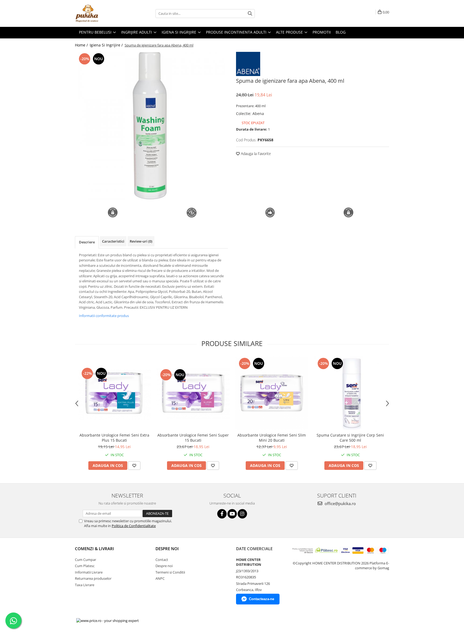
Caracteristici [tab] (113, 241)
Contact (161, 559)
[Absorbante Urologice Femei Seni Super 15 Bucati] (193, 393)
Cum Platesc (85, 565)
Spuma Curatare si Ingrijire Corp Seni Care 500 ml (350, 438)
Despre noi (164, 565)
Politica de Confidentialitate (134, 525)
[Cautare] (250, 13)
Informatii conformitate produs (104, 315)
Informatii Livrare (89, 572)
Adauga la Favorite (255, 153)
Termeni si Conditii (170, 572)
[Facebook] (222, 513)
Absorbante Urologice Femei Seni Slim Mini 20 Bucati (271, 438)
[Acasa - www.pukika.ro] (102, 13)
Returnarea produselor (93, 578)
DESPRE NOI (167, 548)
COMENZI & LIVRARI (94, 548)
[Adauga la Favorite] (134, 465)
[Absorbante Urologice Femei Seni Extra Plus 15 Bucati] (114, 393)
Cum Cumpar (85, 559)
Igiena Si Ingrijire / (107, 45)
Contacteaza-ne (261, 599)
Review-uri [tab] (141, 241)
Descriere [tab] (87, 242)
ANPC (160, 578)
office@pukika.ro (340, 503)
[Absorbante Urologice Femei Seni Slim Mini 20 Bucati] (271, 393)
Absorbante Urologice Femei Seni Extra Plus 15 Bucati (114, 438)
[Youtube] (232, 513)
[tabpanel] (151, 126)
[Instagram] (242, 513)
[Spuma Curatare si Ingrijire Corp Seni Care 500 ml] (350, 393)
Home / (82, 45)
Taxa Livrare (84, 584)
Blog (341, 32)
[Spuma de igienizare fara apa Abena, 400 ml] (151, 126)
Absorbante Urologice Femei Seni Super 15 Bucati (193, 438)
